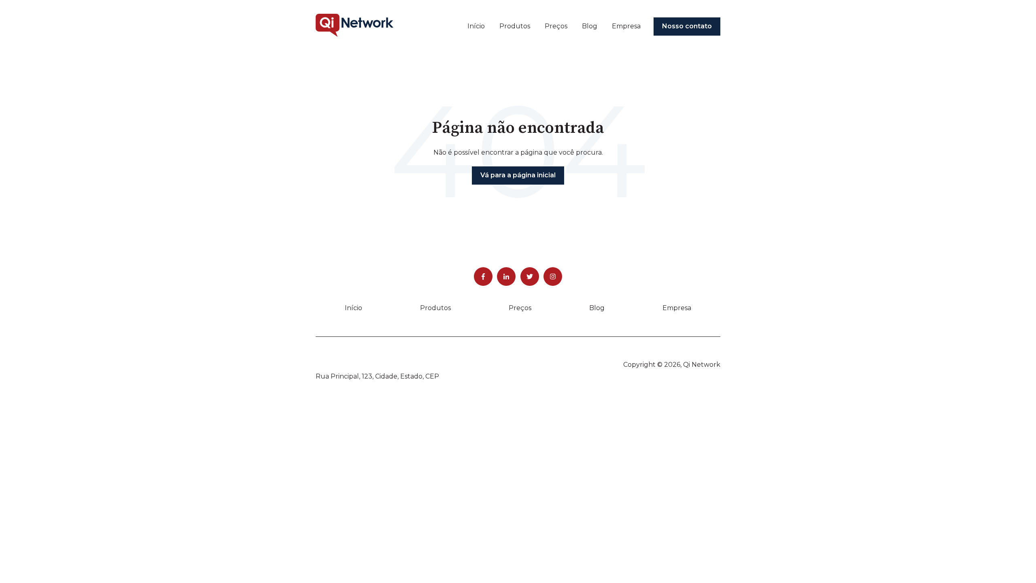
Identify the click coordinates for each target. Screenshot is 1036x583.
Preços (556, 26)
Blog (589, 26)
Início (476, 26)
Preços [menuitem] (520, 308)
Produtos (514, 26)
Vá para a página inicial (518, 175)
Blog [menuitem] (597, 308)
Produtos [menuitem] (435, 308)
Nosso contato (687, 26)
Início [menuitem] (353, 308)
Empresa (626, 26)
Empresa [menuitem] (676, 308)
